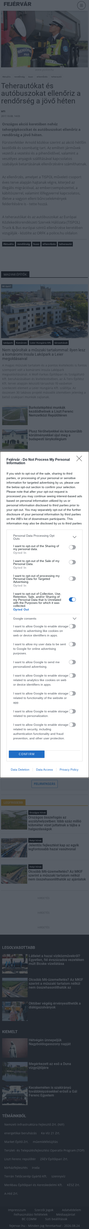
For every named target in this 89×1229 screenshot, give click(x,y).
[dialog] (44, 614)
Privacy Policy (69, 769)
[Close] (80, 460)
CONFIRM (27, 754)
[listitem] (44, 537)
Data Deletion (20, 769)
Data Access (44, 769)
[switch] (72, 547)
